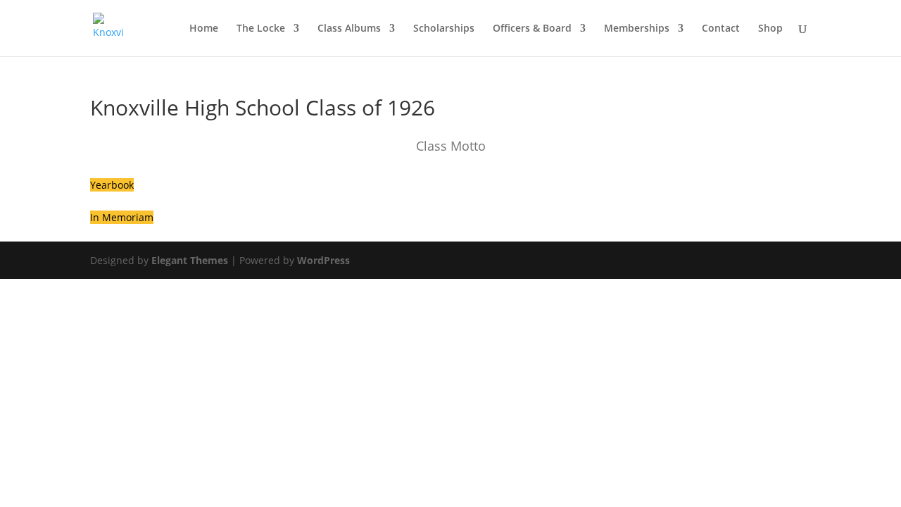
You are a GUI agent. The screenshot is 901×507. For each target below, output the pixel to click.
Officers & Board (532, 29)
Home (203, 29)
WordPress (323, 260)
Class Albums (349, 29)
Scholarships (443, 29)
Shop (770, 29)
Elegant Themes (189, 260)
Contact (721, 29)
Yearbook (112, 185)
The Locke (261, 29)
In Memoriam (121, 217)
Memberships (636, 29)
